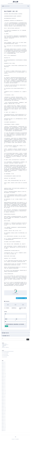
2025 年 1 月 (4, 389)
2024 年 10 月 (4, 393)
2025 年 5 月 (4, 383)
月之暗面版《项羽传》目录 (5, 344)
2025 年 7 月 (4, 380)
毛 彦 (2, 351)
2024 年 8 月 (4, 396)
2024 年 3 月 (4, 403)
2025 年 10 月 (4, 376)
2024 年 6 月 (4, 399)
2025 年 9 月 (4, 377)
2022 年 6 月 (4, 430)
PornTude (3, 355)
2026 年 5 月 (4, 366)
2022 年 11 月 (4, 426)
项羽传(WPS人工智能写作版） (5, 347)
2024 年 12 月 (4, 390)
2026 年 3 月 (4, 369)
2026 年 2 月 (4, 370)
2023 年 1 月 (4, 423)
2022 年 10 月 (4, 427)
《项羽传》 (3, 346)
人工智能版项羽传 (4, 345)
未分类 (3, 6)
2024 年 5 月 (4, 400)
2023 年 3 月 (4, 420)
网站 (5, 321)
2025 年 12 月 (4, 373)
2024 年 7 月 (4, 397)
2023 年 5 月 (4, 417)
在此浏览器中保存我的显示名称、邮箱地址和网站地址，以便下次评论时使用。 (15, 324)
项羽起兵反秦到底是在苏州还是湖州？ (9, 351)
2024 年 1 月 (4, 406)
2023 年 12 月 (4, 407)
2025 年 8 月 (4, 379)
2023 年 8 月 (4, 413)
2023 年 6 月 (4, 416)
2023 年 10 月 (4, 410)
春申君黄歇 (7, 352)
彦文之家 (15, 2)
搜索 (27, 339)
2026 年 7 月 (4, 363)
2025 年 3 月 (4, 386)
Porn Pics (3, 352)
